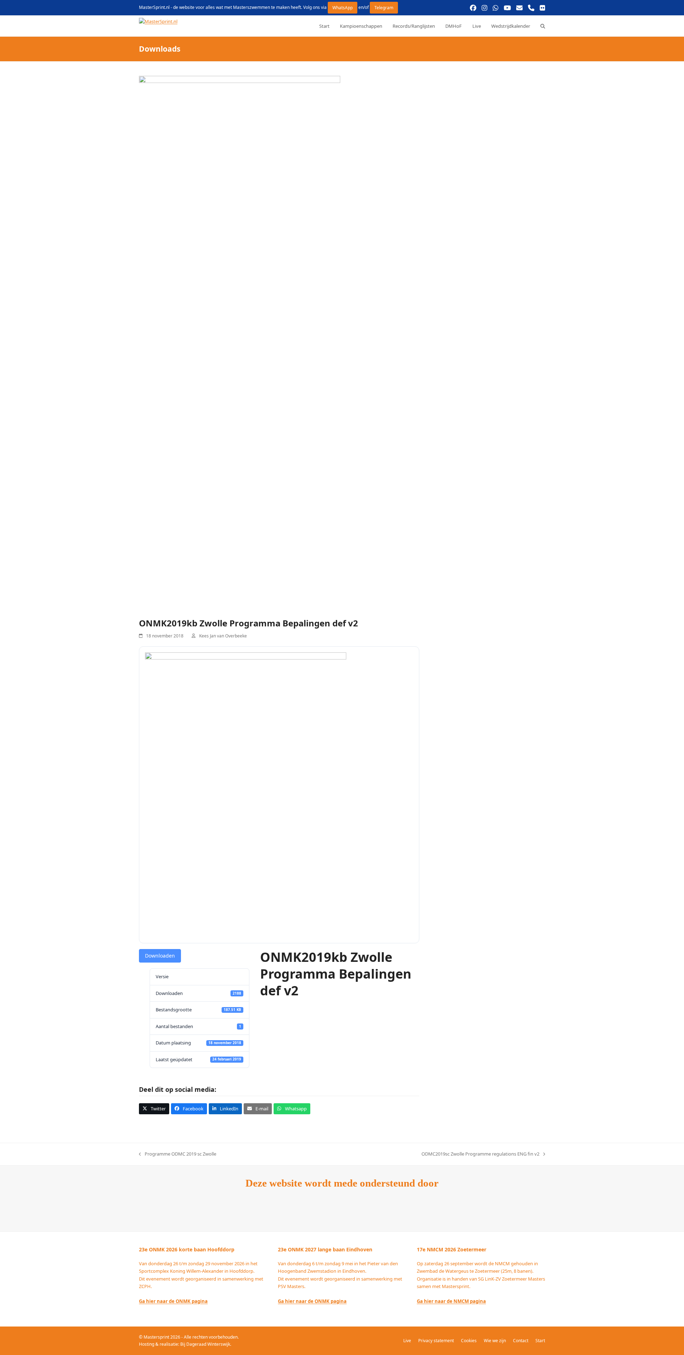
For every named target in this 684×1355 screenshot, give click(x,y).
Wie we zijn (495, 1341)
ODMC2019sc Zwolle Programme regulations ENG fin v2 (480, 1154)
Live (407, 1341)
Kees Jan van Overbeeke (223, 636)
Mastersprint (157, 1337)
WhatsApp (342, 8)
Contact (520, 1341)
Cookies (469, 1341)
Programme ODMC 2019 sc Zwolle (177, 1154)
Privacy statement (436, 1341)
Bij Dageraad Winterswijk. (205, 1344)
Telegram (383, 8)
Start (540, 1341)
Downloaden (160, 955)
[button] (542, 26)
